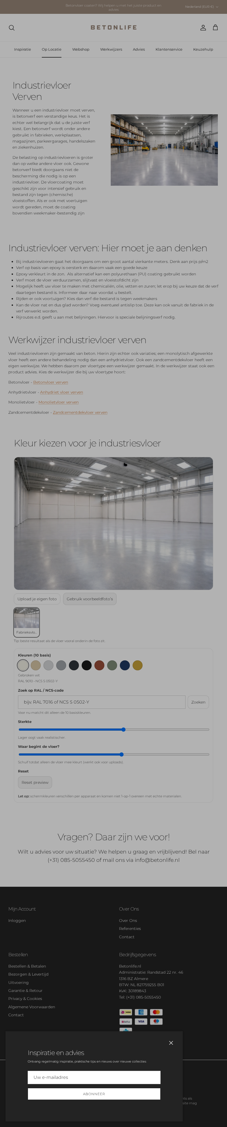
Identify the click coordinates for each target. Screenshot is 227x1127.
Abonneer (94, 1094)
